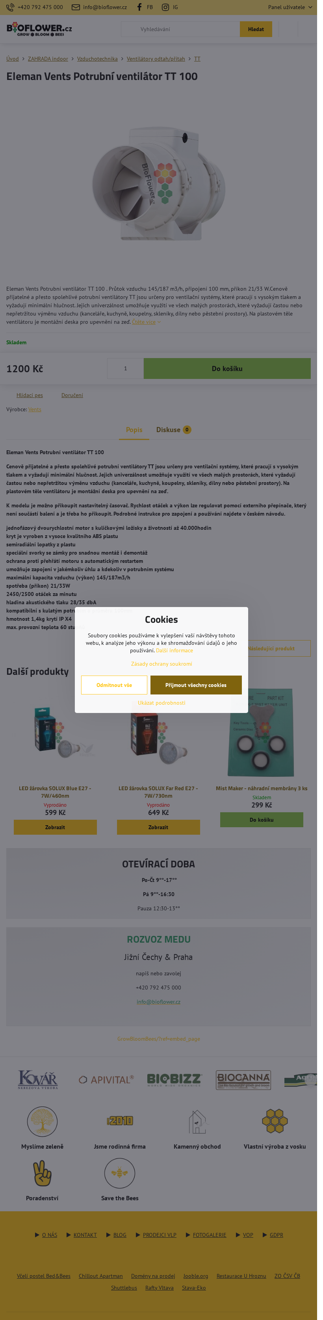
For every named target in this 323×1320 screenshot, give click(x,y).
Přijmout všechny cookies (195, 685)
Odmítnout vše (114, 685)
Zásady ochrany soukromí (161, 663)
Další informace (174, 650)
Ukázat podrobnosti (162, 702)
